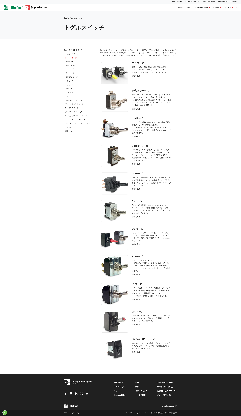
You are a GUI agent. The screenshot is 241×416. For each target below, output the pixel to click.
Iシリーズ (69, 92)
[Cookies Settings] (4, 412)
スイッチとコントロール (75, 18)
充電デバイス (70, 131)
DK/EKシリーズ (72, 77)
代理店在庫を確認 (223, 1)
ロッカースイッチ (72, 54)
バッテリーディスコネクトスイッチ (78, 123)
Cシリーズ (70, 69)
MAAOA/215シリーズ (74, 100)
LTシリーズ (70, 96)
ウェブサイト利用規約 (157, 413)
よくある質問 (140, 395)
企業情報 (216, 7)
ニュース (117, 386)
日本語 (234, 1)
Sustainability (120, 395)
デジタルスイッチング (73, 112)
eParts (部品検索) (177, 1)
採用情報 (117, 382)
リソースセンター (201, 7)
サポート (227, 7)
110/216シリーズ (72, 65)
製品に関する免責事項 (171, 413)
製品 (180, 7)
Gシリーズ (70, 85)
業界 (188, 7)
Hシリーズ (70, 88)
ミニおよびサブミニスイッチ (76, 115)
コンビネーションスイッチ (75, 119)
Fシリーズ (70, 81)
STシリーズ (70, 61)
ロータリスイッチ (72, 108)
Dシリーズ (70, 73)
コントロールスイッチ (73, 127)
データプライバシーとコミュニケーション (137, 413)
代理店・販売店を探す (209, 1)
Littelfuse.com (168, 406)
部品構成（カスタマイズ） (192, 1)
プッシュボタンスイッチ (74, 104)
